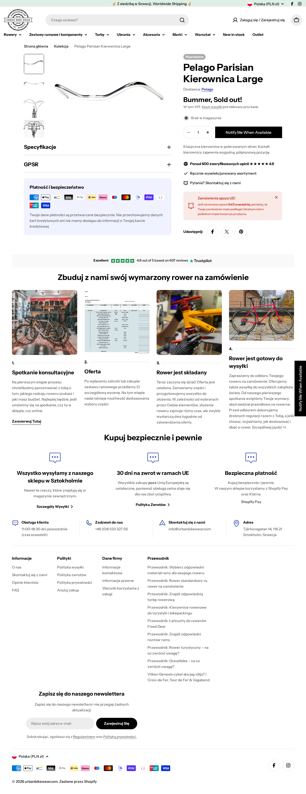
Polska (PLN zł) (266, 4)
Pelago (207, 89)
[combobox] (117, 20)
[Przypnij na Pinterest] (241, 231)
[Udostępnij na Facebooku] (212, 231)
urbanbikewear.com (41, 781)
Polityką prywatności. (120, 737)
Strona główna (36, 46)
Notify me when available (248, 132)
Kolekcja (61, 46)
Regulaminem (84, 737)
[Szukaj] (182, 20)
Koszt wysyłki (212, 107)
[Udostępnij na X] (227, 231)
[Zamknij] (276, 197)
